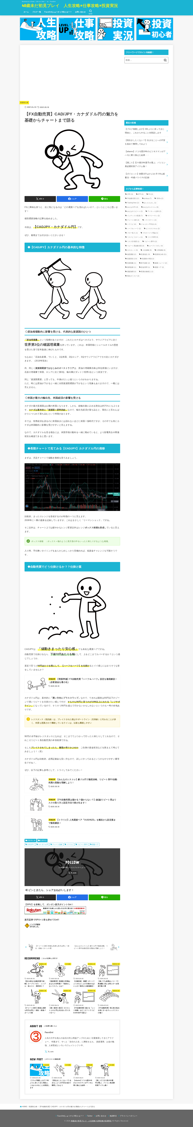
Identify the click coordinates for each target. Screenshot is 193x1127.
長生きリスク (133, 276)
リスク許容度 (133, 241)
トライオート (150, 220)
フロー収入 (132, 233)
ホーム (26, 12)
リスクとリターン (135, 237)
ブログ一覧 (36, 12)
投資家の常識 (148, 259)
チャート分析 (133, 220)
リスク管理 (152, 237)
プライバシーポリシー (128, 1116)
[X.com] (72, 873)
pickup (148, 198)
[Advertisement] (72, 75)
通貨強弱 (131, 272)
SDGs (160, 198)
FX (150, 194)
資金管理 (145, 267)
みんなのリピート (135, 211)
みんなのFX (132, 207)
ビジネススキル (153, 228)
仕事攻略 (161, 250)
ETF (141, 194)
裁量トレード (161, 263)
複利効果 (131, 267)
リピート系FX (82, 844)
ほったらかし (150, 203)
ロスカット (132, 250)
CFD (130, 194)
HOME (24, 1106)
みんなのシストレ (151, 207)
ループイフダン (156, 246)
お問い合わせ (80, 12)
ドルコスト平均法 (149, 224)
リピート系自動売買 (135, 246)
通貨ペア (95, 844)
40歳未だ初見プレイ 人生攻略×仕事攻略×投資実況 (70, 5)
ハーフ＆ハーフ (134, 228)
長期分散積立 (147, 272)
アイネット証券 (154, 211)
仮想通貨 (131, 254)
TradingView (133, 203)
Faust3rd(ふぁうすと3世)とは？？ (58, 12)
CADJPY (30, 844)
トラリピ (70, 844)
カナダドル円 (43, 844)
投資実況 (43, 840)
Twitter (89, 1116)
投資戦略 (131, 263)
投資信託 (145, 254)
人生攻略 (147, 250)
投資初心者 (24, 102)
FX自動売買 (133, 198)
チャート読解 (57, 844)
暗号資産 (145, 263)
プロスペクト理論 (150, 233)
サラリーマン (153, 216)
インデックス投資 (135, 216)
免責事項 (113, 1116)
